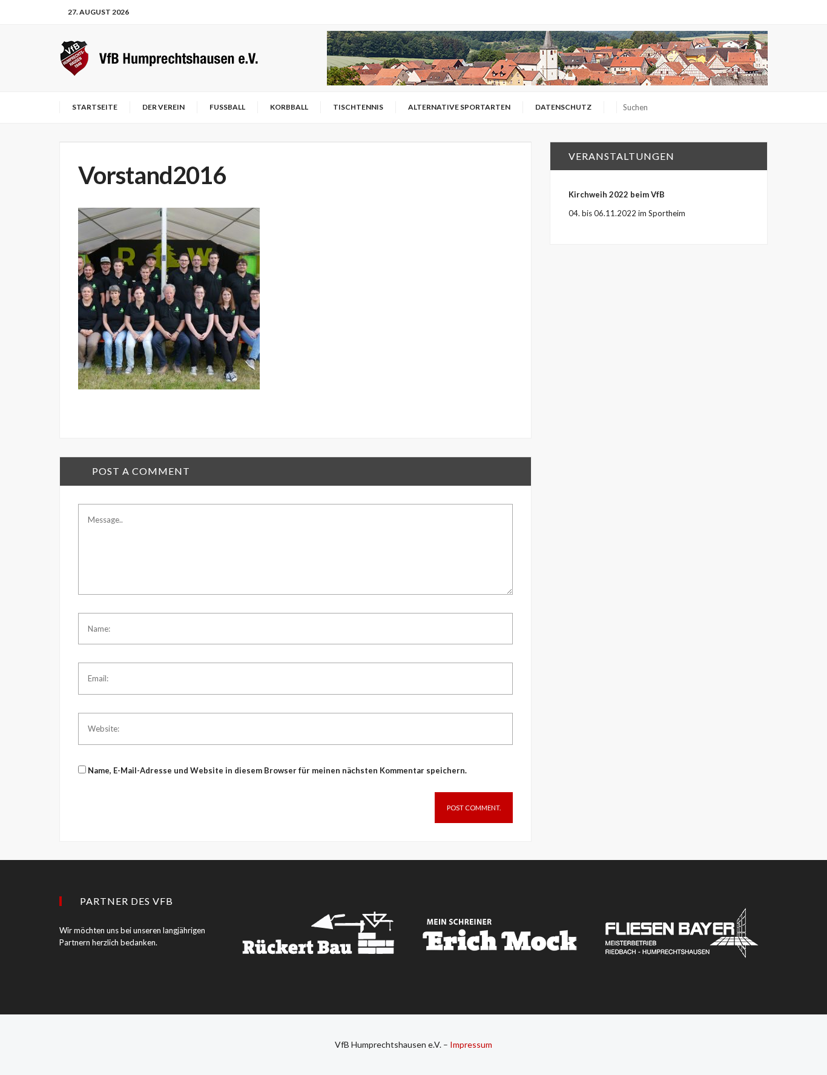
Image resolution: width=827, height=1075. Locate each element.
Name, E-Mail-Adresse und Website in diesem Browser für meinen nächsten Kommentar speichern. (277, 770)
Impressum (471, 1044)
